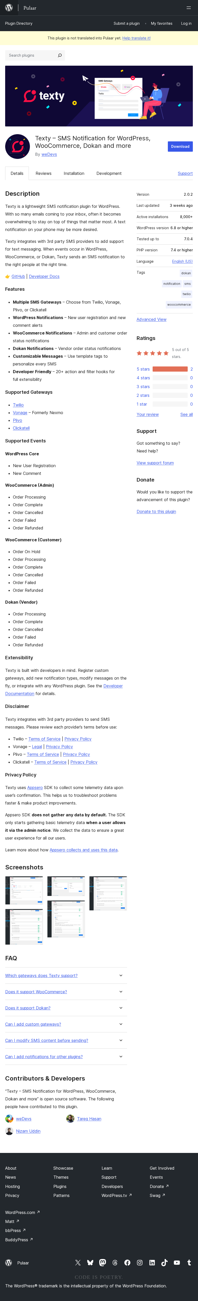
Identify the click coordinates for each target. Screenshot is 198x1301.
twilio (187, 294)
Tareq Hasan (89, 1118)
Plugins (60, 1186)
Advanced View (152, 319)
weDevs (49, 154)
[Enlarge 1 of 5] (36, 883)
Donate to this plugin (156, 511)
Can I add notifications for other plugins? (44, 1056)
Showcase (63, 1168)
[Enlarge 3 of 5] (78, 883)
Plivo (17, 420)
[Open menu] (190, 7)
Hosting (12, 1186)
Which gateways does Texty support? (41, 975)
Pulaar (23, 1262)
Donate (159, 1186)
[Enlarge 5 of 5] (120, 883)
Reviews (44, 173)
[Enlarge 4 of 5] (78, 907)
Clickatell (21, 428)
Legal (37, 746)
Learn (107, 1168)
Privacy (12, 1195)
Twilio (18, 404)
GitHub (18, 276)
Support (185, 173)
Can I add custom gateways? (33, 1024)
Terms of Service (44, 738)
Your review (148, 414)
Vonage (20, 412)
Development (109, 173)
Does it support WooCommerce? (36, 991)
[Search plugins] (60, 55)
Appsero (35, 787)
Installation (74, 173)
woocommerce (179, 304)
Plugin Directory (18, 23)
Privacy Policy (78, 738)
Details (17, 173)
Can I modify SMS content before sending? (46, 1040)
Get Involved (162, 1168)
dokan (186, 273)
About (10, 1168)
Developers (112, 1186)
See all (186, 414)
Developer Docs (44, 276)
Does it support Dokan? (28, 1008)
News (10, 1177)
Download (180, 146)
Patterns (61, 1195)
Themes (61, 1177)
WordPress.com (22, 1212)
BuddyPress (19, 1239)
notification (171, 284)
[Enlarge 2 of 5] (36, 915)
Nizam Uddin (28, 1131)
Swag (158, 1195)
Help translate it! (136, 38)
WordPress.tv (117, 1195)
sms (187, 284)
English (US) (182, 261)
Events (156, 1177)
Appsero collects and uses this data (84, 849)
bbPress (15, 1230)
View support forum (155, 462)
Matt (12, 1221)
